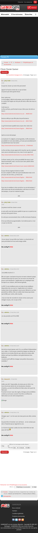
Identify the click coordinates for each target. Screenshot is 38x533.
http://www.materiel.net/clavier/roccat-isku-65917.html (17, 155)
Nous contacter (16, 508)
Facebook (13, 520)
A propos (14, 511)
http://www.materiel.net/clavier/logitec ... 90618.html (16, 128)
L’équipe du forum (14, 492)
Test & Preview (18, 14)
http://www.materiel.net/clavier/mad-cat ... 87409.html (17, 145)
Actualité (6, 14)
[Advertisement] (19, 36)
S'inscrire (20, 2)
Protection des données (18, 516)
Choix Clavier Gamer (9, 69)
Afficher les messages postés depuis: (19, 444)
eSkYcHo (6, 235)
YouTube (19, 520)
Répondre (5, 72)
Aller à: (11, 487)
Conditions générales (17, 513)
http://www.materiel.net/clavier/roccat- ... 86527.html (16, 121)
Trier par (10, 447)
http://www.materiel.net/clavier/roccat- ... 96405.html (16, 114)
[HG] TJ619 (7, 80)
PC (11, 62)
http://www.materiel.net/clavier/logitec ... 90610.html (16, 181)
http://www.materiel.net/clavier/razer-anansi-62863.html (17, 166)
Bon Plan (29, 14)
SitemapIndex (7, 496)
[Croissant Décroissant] (24, 447)
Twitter (16, 520)
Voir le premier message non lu (14, 75)
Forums (6, 62)
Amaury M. (7, 379)
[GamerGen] (9, 7)
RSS (22, 520)
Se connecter (28, 2)
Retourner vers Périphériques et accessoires (13, 485)
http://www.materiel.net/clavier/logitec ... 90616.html (16, 177)
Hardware (18, 62)
